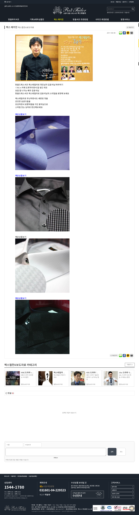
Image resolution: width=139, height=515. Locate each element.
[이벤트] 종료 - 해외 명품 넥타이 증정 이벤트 (16, 6)
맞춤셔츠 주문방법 (80, 19)
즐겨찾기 (9, 1)
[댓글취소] (121, 452)
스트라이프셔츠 (118, 12)
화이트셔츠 (110, 12)
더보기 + (130, 364)
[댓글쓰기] (112, 452)
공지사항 (114, 487)
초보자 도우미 (115, 494)
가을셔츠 (126, 12)
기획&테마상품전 (37, 19)
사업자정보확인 (33, 476)
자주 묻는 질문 (116, 497)
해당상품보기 (20, 237)
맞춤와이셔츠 (13, 19)
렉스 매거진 (59, 19)
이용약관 (13, 476)
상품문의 (114, 490)
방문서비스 (125, 19)
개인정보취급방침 (22, 476)
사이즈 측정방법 (102, 19)
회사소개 (6, 476)
